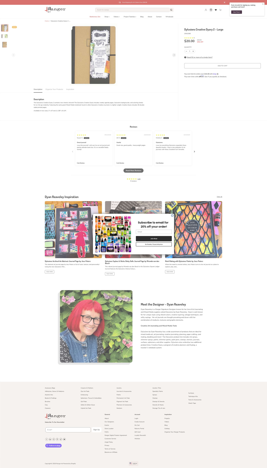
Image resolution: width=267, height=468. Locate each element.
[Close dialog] (172, 215)
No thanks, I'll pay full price (154, 244)
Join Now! (236, 12)
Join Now (153, 239)
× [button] (262, 4)
